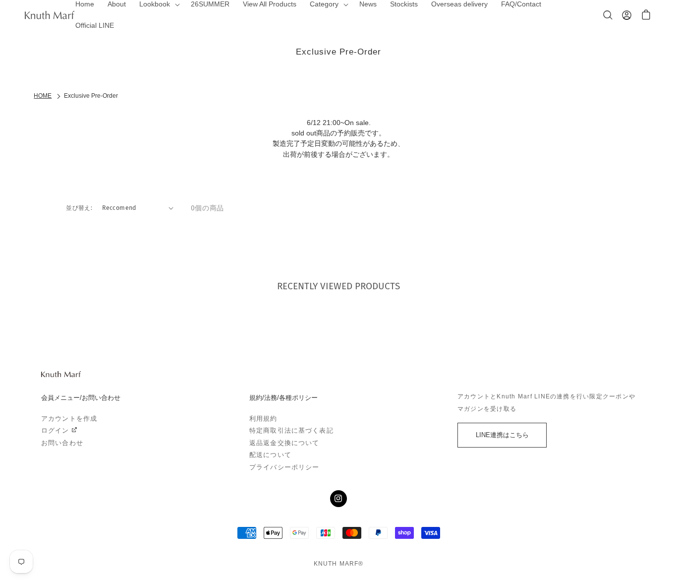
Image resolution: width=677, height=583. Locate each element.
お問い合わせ (62, 443)
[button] (646, 15)
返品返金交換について (284, 443)
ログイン (55, 430)
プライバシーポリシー (284, 467)
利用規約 (263, 418)
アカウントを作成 (69, 418)
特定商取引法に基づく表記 (291, 430)
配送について (270, 455)
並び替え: (79, 207)
